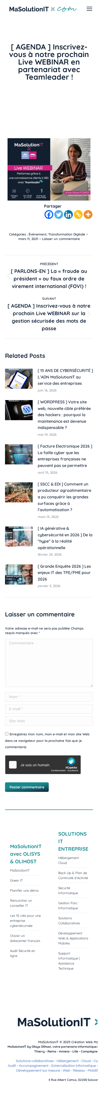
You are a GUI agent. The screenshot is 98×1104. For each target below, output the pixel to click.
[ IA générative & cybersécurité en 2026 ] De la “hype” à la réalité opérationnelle (65, 538)
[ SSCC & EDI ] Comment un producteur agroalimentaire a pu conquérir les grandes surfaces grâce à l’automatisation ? (64, 497)
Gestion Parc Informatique (68, 905)
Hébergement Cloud (68, 860)
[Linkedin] (68, 214)
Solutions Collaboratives (69, 920)
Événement (37, 234)
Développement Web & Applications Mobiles (73, 938)
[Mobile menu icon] (89, 8)
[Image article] (19, 379)
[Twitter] (58, 214)
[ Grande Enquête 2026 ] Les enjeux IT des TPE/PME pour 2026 (64, 573)
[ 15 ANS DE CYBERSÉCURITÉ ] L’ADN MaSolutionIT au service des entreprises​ (65, 377)
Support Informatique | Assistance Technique (69, 960)
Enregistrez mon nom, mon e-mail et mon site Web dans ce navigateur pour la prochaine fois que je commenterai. (47, 740)
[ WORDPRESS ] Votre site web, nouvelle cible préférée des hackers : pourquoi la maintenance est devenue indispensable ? (64, 414)
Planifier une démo (24, 890)
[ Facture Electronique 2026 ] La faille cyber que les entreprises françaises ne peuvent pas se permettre (65, 456)
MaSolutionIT (20, 870)
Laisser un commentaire (61, 239)
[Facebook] (48, 214)
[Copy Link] (78, 214)
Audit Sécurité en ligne (22, 953)
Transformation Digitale (66, 234)
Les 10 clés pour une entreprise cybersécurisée (25, 921)
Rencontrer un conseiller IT (21, 902)
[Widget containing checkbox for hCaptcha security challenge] (43, 764)
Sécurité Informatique (68, 890)
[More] (88, 214)
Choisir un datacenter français (25, 938)
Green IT (16, 880)
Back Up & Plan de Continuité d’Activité (73, 875)
